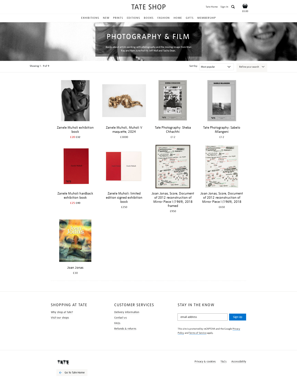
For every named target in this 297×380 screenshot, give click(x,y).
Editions (133, 18)
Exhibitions (90, 18)
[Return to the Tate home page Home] (148, 7)
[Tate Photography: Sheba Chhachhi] (173, 101)
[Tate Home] (78, 362)
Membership (206, 18)
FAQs (117, 323)
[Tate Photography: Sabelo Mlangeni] (222, 101)
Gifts (190, 18)
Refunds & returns (125, 328)
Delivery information (126, 312)
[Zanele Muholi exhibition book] (75, 101)
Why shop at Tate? (62, 312)
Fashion (163, 18)
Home (178, 18)
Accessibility (238, 361)
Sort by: (193, 65)
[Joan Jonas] (75, 241)
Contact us (120, 317)
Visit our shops (60, 317)
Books (149, 18)
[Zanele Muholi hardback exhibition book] (75, 167)
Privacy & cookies (205, 361)
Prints (118, 18)
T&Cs (224, 361)
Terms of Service (197, 332)
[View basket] (245, 6)
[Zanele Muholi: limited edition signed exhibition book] (124, 167)
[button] (233, 7)
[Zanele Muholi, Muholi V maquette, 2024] (124, 101)
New (106, 18)
